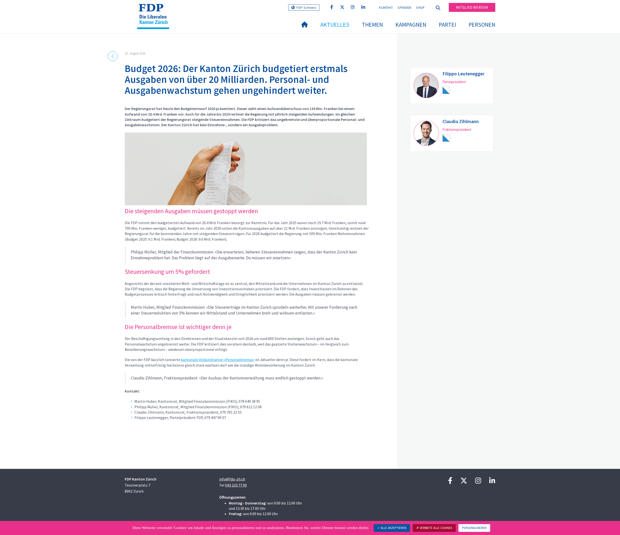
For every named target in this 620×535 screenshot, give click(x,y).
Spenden (404, 7)
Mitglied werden (472, 7)
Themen (372, 24)
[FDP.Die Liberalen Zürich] (155, 10)
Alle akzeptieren (393, 528)
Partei (447, 24)
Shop (420, 7)
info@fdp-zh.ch (232, 479)
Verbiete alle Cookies (435, 528)
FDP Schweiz (306, 7)
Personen (482, 24)
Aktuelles (334, 24)
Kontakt (386, 7)
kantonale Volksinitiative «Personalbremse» (218, 359)
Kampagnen (410, 24)
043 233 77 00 (236, 485)
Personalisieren (474, 528)
